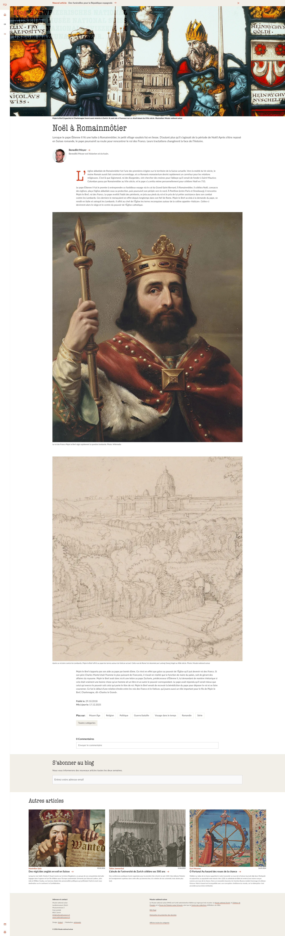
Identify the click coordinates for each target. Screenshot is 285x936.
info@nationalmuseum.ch (61, 915)
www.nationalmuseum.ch (61, 917)
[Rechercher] (5, 5)
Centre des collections (199, 905)
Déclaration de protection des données (163, 915)
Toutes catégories (86, 723)
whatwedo (77, 922)
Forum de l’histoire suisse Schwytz (171, 905)
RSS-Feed (153, 910)
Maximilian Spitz (35, 868)
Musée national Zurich (222, 903)
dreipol (60, 922)
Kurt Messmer (195, 868)
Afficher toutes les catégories (159, 923)
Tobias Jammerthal (116, 868)
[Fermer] (238, 3)
